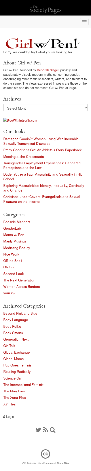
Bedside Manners (16, 221)
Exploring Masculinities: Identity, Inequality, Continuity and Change (43, 188)
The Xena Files (14, 397)
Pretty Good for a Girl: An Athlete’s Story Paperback (42, 149)
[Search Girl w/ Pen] (52, 429)
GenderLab (12, 228)
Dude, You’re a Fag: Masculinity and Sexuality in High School (44, 176)
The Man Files (14, 390)
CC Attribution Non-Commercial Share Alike (45, 463)
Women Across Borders (21, 286)
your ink (9, 292)
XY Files (9, 403)
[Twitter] (38, 429)
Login (9, 416)
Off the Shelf (12, 260)
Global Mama (13, 358)
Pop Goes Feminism (18, 364)
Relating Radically (17, 371)
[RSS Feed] (45, 429)
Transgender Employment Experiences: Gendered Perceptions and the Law (42, 165)
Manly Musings (15, 240)
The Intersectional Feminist (23, 384)
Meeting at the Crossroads (23, 156)
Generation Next (15, 339)
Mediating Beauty (16, 247)
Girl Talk (9, 345)
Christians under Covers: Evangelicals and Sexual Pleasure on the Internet (41, 199)
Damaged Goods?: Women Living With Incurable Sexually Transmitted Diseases (41, 141)
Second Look (13, 273)
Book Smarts (13, 332)
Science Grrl (12, 378)
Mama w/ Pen (13, 234)
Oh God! (9, 266)
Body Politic (12, 326)
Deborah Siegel (48, 70)
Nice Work (11, 254)
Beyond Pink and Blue (20, 313)
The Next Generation (19, 279)
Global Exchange (16, 352)
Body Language (15, 319)
